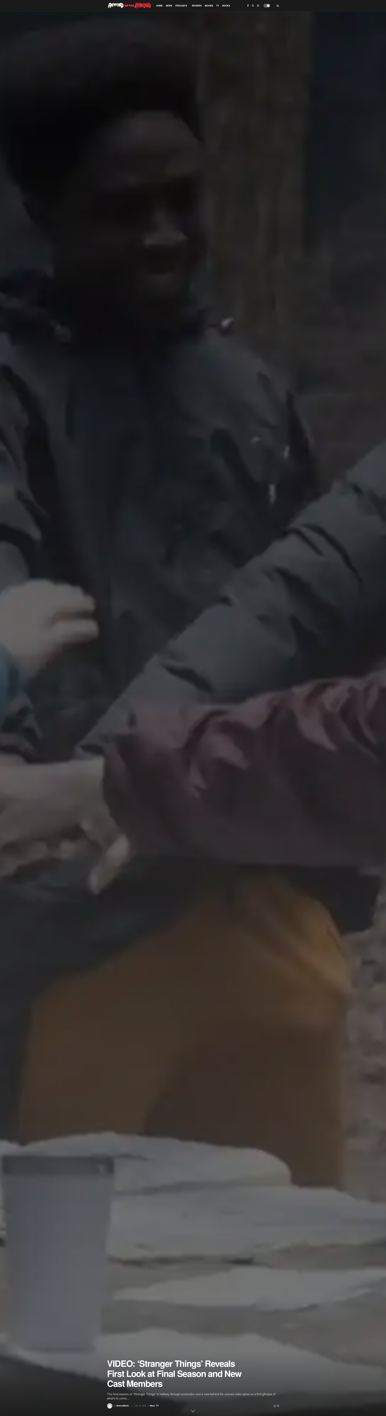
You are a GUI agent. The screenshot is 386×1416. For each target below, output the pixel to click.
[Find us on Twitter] (253, 5)
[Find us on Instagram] (258, 5)
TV (217, 5)
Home (159, 5)
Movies (209, 5)
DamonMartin (122, 1405)
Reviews (196, 5)
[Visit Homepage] (129, 5)
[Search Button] (278, 5)
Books (226, 5)
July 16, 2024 (140, 1405)
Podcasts (181, 5)
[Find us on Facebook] (248, 5)
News (169, 5)
